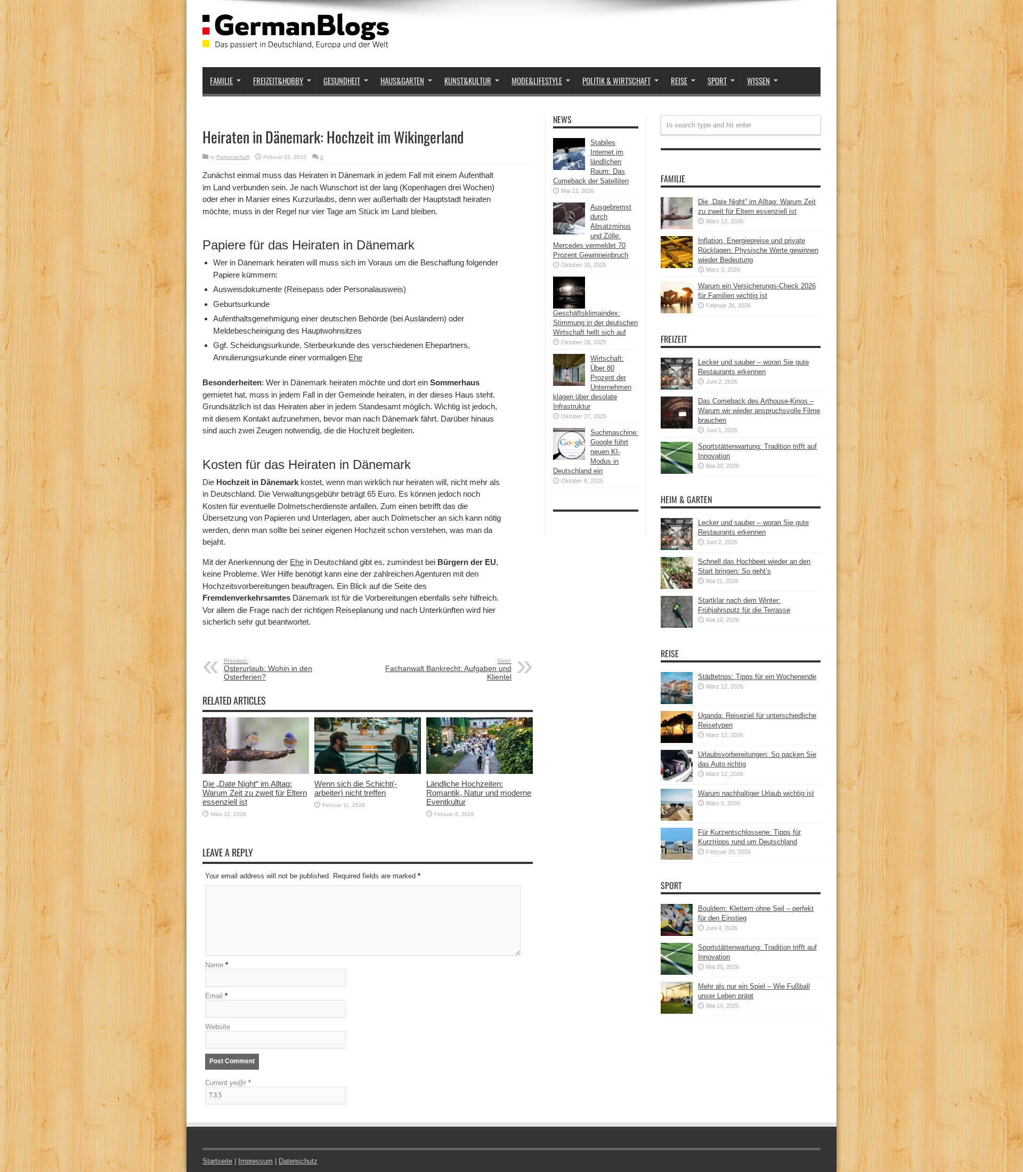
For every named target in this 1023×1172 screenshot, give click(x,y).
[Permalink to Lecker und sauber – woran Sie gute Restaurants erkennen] (677, 387)
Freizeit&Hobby (278, 80)
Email (214, 996)
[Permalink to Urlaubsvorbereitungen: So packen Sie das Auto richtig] (677, 779)
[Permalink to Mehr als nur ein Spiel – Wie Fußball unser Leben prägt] (677, 1011)
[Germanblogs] (295, 40)
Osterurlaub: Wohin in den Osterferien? (268, 669)
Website (217, 1027)
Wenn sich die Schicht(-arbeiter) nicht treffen (355, 788)
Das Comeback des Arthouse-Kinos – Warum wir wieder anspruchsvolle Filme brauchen (759, 410)
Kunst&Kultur (467, 80)
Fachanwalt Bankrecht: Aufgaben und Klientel (448, 669)
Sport (717, 80)
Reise (679, 80)
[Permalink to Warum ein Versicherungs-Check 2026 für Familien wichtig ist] (677, 311)
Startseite (217, 1161)
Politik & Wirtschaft (616, 80)
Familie (221, 80)
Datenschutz (298, 1161)
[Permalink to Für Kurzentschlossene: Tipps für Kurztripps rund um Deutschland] (677, 857)
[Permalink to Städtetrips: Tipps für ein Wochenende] (677, 702)
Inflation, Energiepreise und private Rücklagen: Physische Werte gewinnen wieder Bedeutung (758, 250)
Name (214, 965)
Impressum (255, 1161)
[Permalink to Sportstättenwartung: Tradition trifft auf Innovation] (677, 471)
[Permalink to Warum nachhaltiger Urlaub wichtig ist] (677, 818)
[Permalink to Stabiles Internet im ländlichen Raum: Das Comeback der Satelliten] (569, 168)
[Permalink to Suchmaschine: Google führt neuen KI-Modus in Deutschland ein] (569, 458)
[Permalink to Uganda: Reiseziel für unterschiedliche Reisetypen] (677, 741)
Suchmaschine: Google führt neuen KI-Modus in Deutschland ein (595, 452)
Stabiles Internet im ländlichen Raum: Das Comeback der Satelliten (591, 162)
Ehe (355, 357)
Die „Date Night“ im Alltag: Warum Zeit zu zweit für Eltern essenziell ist (254, 792)
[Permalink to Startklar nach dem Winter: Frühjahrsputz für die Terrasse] (677, 625)
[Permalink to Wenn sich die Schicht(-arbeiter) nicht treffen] (367, 771)
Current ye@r (228, 1083)
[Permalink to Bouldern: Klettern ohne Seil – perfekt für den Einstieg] (677, 933)
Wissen (758, 80)
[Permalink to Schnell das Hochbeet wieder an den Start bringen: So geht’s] (677, 587)
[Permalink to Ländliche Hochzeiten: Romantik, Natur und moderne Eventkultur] (479, 771)
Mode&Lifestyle (537, 80)
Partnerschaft (232, 157)
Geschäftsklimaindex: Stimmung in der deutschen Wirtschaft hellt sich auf (595, 322)
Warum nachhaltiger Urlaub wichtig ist (756, 793)
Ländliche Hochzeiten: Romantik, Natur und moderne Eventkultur (478, 792)
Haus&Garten (402, 80)
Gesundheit (341, 80)
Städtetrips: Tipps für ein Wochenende (757, 677)
